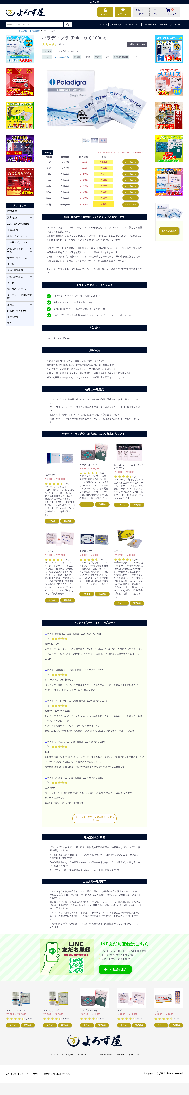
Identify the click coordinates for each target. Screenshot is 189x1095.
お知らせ (163, 24)
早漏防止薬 (12, 230)
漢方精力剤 (12, 217)
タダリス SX (85, 551)
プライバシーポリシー (30, 1074)
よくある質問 (116, 24)
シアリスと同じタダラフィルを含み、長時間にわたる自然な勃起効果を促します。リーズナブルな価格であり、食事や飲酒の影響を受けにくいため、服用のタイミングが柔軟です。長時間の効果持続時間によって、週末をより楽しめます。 (93, 575)
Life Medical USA (62, 57)
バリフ (157, 1010)
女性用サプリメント (17, 242)
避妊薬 (10, 264)
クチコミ (52, 521)
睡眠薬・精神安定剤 (17, 310)
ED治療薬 (12, 211)
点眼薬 (10, 282)
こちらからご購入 (169, 231)
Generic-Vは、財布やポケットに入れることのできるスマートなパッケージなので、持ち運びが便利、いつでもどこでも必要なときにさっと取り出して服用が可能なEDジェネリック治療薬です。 (128, 488)
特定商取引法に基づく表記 (57, 1074)
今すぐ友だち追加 (115, 969)
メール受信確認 (149, 24)
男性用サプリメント (17, 236)
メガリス (49, 551)
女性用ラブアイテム (17, 258)
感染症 (10, 304)
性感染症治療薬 (15, 270)
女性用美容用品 (15, 276)
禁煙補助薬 (12, 317)
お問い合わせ (176, 24)
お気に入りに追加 (137, 44)
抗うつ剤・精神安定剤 (18, 289)
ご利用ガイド (101, 24)
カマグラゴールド (88, 465)
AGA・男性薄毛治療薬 (18, 223)
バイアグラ (50, 475)
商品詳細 (67, 521)
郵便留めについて (132, 24)
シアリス (118, 551)
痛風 (9, 323)
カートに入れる (130, 162)
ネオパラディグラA (52, 1010)
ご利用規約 (11, 1074)
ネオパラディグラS (15, 1010)
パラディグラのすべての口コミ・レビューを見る (94, 818)
